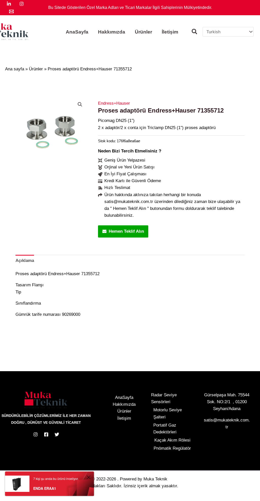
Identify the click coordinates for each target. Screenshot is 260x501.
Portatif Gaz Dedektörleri (164, 428)
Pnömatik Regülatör (172, 448)
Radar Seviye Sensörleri (164, 398)
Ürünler (124, 411)
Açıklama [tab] (24, 260)
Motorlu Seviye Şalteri (167, 413)
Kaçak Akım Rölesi (172, 440)
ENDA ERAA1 (44, 488)
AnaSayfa (124, 397)
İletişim (124, 418)
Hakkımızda (124, 404)
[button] (195, 32)
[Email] (11, 11)
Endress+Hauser (114, 103)
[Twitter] (57, 434)
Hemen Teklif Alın (126, 231)
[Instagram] (21, 4)
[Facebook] (46, 434)
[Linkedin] (9, 4)
